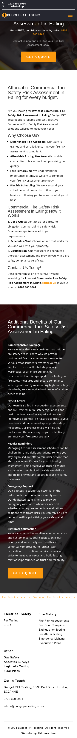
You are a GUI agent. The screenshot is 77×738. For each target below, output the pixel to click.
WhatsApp (17, 6)
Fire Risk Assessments (16, 597)
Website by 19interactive (38, 733)
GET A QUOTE (38, 56)
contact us (49, 282)
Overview (38, 597)
